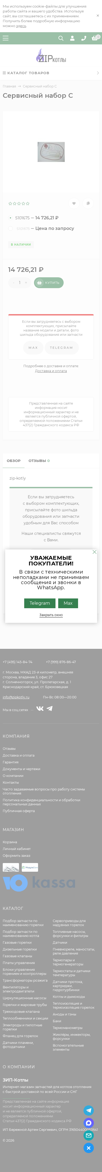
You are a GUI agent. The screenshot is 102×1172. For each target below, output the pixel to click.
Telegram (40, 602)
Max (68, 602)
